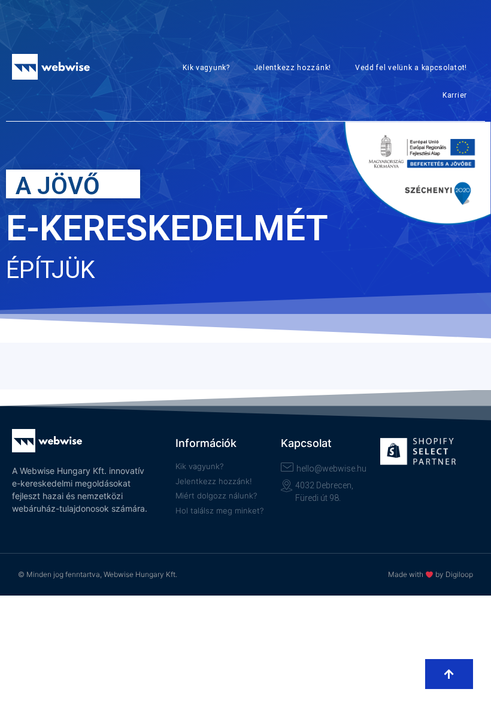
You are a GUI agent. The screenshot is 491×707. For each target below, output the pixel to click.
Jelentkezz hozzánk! (292, 68)
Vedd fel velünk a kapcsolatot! (411, 68)
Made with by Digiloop (430, 574)
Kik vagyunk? (206, 68)
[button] (449, 674)
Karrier (454, 95)
